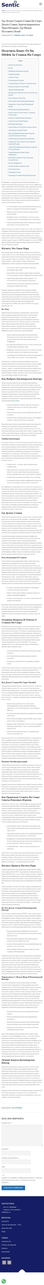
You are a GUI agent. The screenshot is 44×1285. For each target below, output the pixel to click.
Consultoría (5, 1221)
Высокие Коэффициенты (15, 163)
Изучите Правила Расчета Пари (16, 98)
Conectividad (6, 1252)
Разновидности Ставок (14, 172)
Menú (40, 3)
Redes (4, 1231)
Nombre (5, 1149)
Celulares (4, 1248)
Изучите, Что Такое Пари (15, 65)
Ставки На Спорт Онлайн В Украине (18, 121)
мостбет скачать (15, 400)
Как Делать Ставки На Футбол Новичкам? (19, 118)
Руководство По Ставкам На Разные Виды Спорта (22, 175)
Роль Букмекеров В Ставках (16, 80)
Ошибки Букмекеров (14, 74)
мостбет (36, 263)
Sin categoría (17, 1108)
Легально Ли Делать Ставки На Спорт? (18, 166)
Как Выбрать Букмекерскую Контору (18, 71)
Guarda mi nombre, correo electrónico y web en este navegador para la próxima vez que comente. (22, 1180)
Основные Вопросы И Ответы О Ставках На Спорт (22, 83)
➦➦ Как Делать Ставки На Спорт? (17, 130)
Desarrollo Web (7, 1228)
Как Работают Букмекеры (15, 124)
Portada (3, 10)
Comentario (7, 1123)
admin (31, 35)
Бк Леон (10, 68)
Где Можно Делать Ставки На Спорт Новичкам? (21, 138)
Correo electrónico (10, 1158)
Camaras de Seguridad (9, 1245)
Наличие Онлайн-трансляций (16, 89)
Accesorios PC (6, 1241)
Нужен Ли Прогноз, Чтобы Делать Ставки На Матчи (22, 127)
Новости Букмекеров (14, 169)
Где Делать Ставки (13, 77)
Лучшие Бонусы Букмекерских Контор (18, 109)
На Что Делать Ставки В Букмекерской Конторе (21, 101)
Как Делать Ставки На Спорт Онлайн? (18, 86)
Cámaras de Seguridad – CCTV (11, 1225)
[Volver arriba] (22, 1272)
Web (3, 1167)
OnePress (29, 1277)
